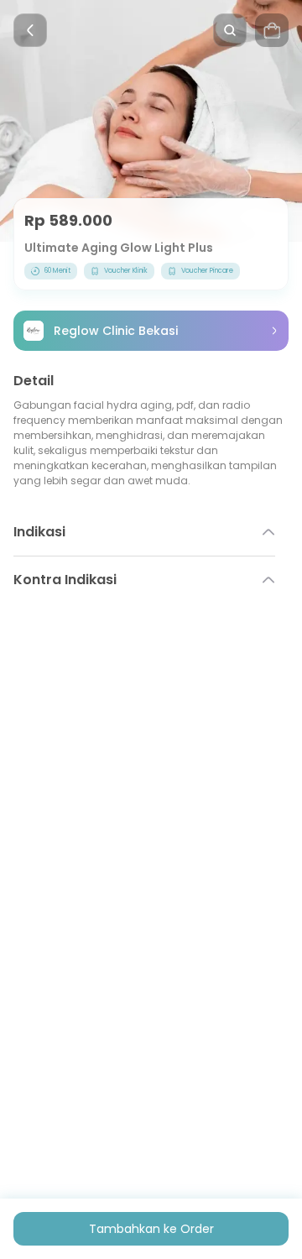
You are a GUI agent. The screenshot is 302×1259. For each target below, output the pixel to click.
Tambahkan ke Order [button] (151, 1228)
